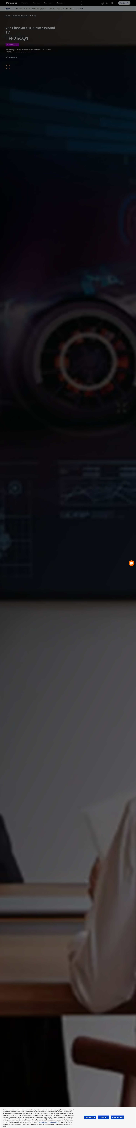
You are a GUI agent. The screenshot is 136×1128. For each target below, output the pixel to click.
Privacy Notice (54, 1122)
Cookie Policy (43, 1122)
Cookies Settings (90, 1117)
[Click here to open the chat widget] (131, 563)
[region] (68, 1117)
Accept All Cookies (117, 1117)
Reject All (103, 1117)
